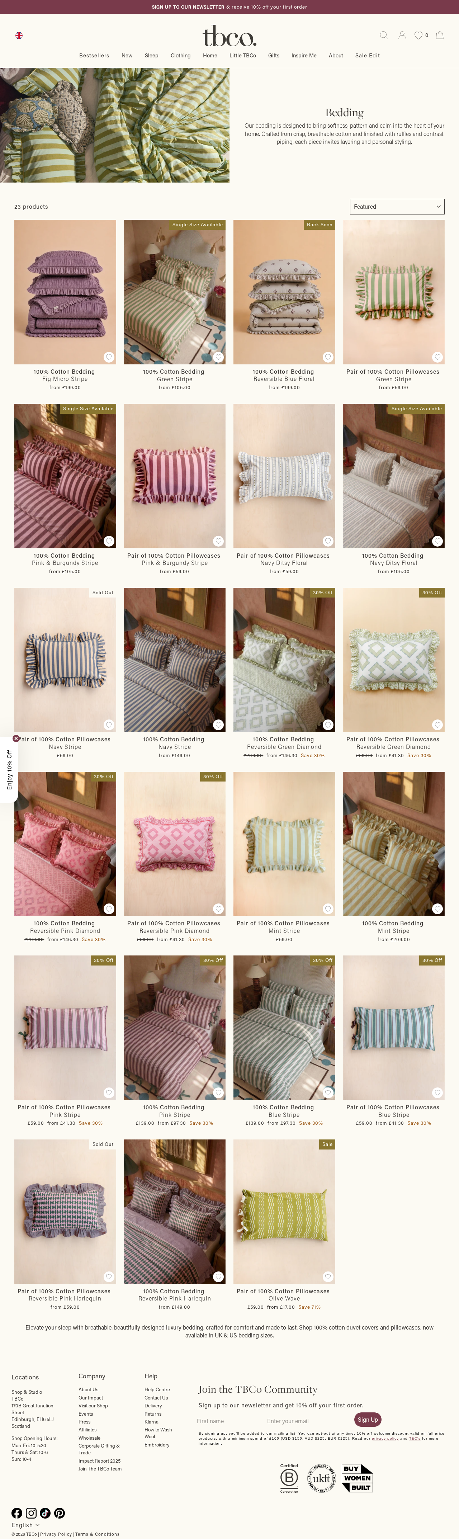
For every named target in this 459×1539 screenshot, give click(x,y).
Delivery (153, 1405)
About (336, 55)
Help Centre (157, 1389)
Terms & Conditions (97, 1534)
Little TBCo (243, 55)
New (127, 55)
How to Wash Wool (158, 1433)
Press (84, 1421)
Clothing (181, 55)
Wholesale (89, 1438)
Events (86, 1414)
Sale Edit (367, 55)
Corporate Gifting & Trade (99, 1449)
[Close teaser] (16, 738)
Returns (153, 1414)
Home (210, 55)
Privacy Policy (56, 1534)
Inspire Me (304, 55)
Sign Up (368, 1419)
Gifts (273, 55)
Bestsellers (94, 55)
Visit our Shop (93, 1405)
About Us (88, 1389)
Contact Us (156, 1397)
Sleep (151, 55)
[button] (9, 770)
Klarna (151, 1421)
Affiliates (87, 1429)
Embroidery (157, 1444)
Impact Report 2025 (99, 1461)
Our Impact (91, 1397)
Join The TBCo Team (100, 1468)
